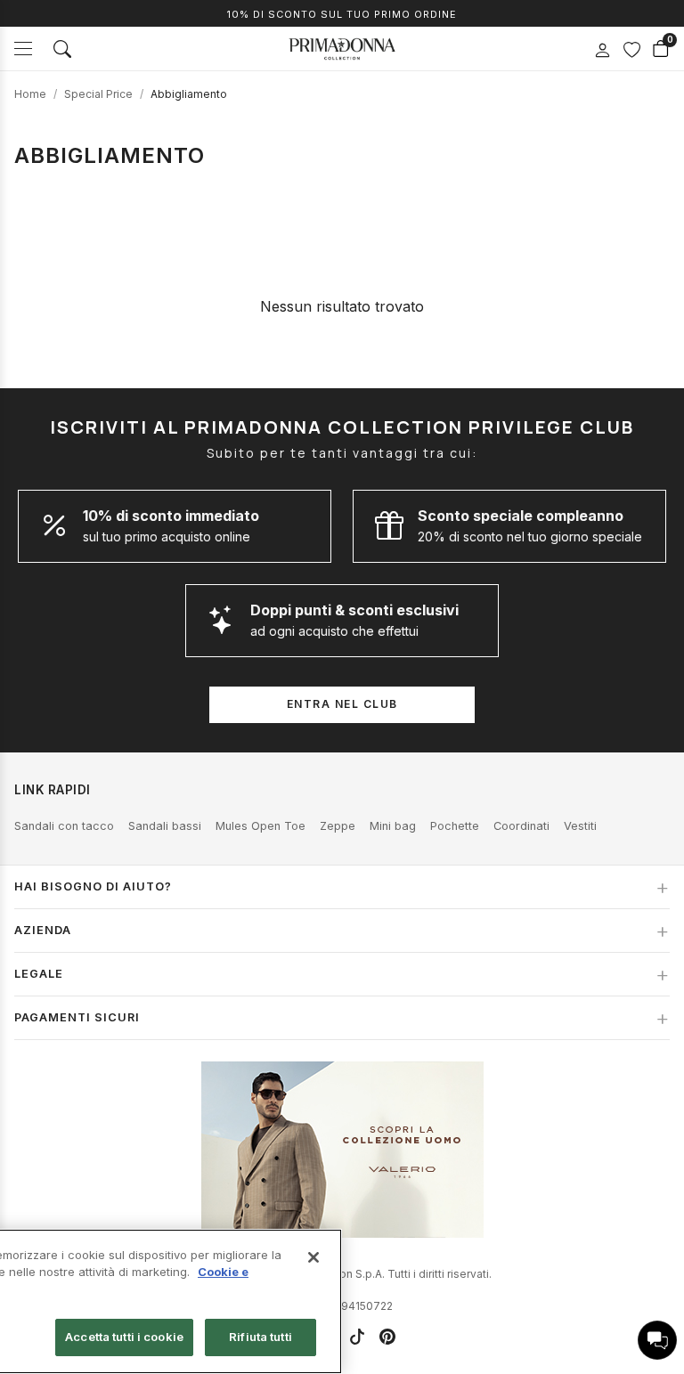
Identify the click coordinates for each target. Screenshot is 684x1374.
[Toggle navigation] (23, 48)
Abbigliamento (189, 94)
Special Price (98, 94)
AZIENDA (42, 930)
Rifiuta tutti (260, 1336)
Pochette (454, 826)
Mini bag (393, 826)
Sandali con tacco (64, 826)
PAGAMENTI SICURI (77, 1017)
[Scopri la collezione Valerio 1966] (342, 1149)
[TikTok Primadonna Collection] (357, 1337)
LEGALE (38, 973)
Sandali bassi (164, 826)
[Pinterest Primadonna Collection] (387, 1337)
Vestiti (580, 826)
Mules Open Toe (260, 826)
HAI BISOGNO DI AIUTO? (93, 886)
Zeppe (337, 826)
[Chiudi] (313, 1257)
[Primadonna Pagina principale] (342, 49)
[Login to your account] (602, 51)
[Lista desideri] (631, 49)
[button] (657, 1340)
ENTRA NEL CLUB (342, 704)
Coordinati (521, 826)
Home (30, 94)
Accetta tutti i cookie (124, 1336)
